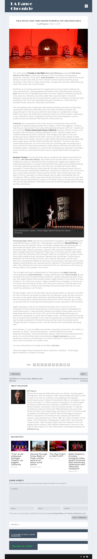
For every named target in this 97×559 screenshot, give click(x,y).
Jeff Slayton (43, 24)
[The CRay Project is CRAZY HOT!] (58, 446)
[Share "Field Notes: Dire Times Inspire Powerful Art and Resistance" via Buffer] (57, 365)
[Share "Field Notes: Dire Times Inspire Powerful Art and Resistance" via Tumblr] (46, 365)
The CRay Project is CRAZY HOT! (57, 455)
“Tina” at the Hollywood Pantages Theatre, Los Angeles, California (17, 459)
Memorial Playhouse (45, 73)
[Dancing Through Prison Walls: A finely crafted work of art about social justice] (39, 446)
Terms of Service (74, 513)
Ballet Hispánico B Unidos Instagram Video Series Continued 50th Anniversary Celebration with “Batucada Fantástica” (77, 461)
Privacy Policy (57, 513)
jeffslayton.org (33, 429)
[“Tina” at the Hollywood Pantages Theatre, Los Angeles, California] (19, 446)
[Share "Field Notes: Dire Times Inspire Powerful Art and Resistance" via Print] (68, 365)
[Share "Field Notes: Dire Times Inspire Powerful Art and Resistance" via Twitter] (38, 365)
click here (55, 345)
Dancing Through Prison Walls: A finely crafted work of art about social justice (38, 459)
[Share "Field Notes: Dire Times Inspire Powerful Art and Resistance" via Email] (65, 365)
